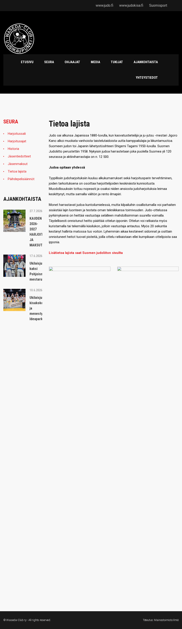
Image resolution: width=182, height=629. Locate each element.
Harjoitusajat (17, 141)
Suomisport (158, 5)
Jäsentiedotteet (19, 156)
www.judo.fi (104, 5)
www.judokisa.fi (131, 5)
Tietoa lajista (17, 171)
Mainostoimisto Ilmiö (166, 620)
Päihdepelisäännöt (21, 179)
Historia (13, 149)
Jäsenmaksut (18, 164)
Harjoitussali (17, 134)
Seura (10, 122)
